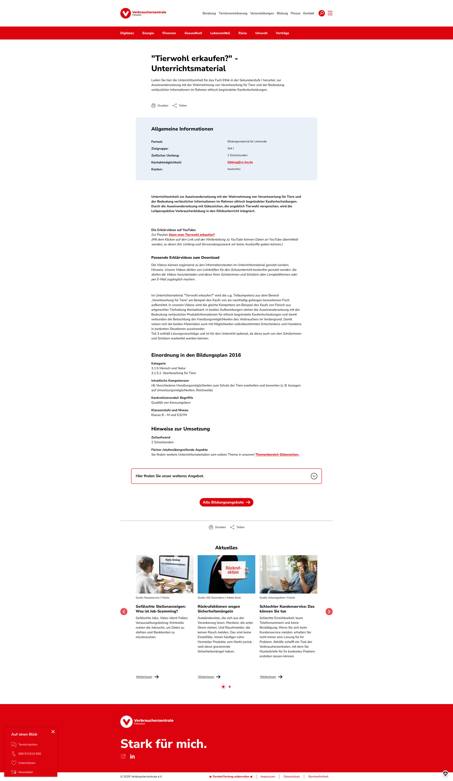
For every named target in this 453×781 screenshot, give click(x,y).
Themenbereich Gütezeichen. (277, 454)
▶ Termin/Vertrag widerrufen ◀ (231, 777)
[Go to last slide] (123, 611)
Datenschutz (292, 777)
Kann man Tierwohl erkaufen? (192, 235)
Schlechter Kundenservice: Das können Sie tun (287, 609)
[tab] (223, 687)
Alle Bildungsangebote (223, 502)
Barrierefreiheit (318, 777)
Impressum (268, 777)
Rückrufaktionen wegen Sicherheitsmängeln (219, 609)
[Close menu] (53, 732)
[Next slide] (329, 611)
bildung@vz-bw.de (240, 162)
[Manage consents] (445, 773)
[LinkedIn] (132, 756)
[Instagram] (123, 756)
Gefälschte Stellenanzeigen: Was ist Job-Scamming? (161, 609)
